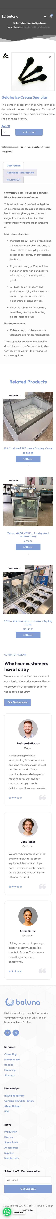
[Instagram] (15, 1033)
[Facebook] (7, 1033)
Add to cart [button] (28, 459)
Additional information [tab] (20, 172)
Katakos (29, 1210)
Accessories (17, 147)
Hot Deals (28, 147)
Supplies (18, 27)
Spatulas (37, 147)
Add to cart (29, 132)
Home (9, 27)
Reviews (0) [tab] (13, 179)
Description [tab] (14, 165)
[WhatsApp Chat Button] (7, 1212)
